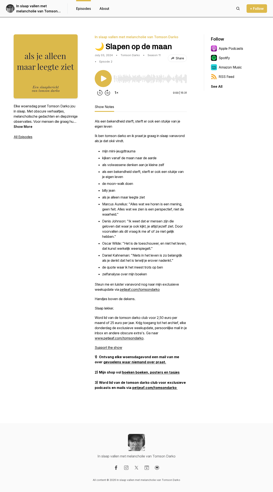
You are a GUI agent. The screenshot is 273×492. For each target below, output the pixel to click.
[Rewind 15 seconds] (100, 93)
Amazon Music (230, 67)
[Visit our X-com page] (136, 468)
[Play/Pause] (103, 78)
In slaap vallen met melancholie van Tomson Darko (37, 9)
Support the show (108, 347)
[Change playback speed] (116, 93)
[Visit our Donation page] (157, 468)
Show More (23, 126)
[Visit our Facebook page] (116, 468)
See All (216, 86)
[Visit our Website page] (147, 468)
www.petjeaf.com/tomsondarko (119, 338)
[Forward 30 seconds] (107, 93)
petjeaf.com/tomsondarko (140, 289)
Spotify (224, 58)
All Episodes (23, 137)
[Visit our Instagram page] (126, 468)
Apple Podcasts (231, 48)
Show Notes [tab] (104, 107)
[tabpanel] (141, 259)
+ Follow (257, 8)
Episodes (83, 8)
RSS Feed (226, 76)
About (104, 8)
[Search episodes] (238, 8)
